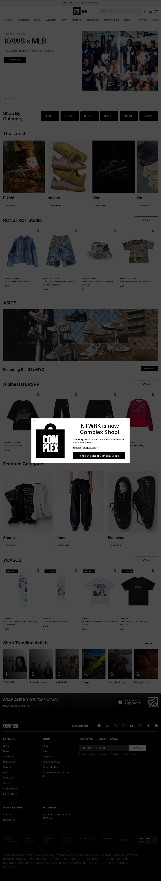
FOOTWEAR (92, 20)
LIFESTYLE (142, 20)
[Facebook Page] (99, 725)
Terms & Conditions (10, 840)
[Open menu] (6, 11)
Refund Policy (50, 767)
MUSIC (127, 20)
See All (148, 643)
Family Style (10, 793)
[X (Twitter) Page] (107, 725)
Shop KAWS (14, 60)
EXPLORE (7, 20)
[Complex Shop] (80, 11)
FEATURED (23, 20)
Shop (45, 745)
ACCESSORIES (111, 20)
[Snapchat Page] (140, 725)
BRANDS (76, 20)
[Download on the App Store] (129, 702)
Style (6, 745)
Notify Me (138, 748)
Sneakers (8, 756)
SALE (156, 20)
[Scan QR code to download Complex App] (153, 702)
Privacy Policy (129, 754)
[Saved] (145, 11)
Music (6, 751)
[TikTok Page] (148, 725)
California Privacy (48, 840)
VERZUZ (8, 777)
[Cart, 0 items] (156, 11)
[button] (80, 59)
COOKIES (125, 839)
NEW (64, 20)
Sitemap (108, 838)
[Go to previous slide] (5, 98)
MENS (37, 20)
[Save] (37, 231)
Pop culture (9, 761)
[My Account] (151, 11)
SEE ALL (146, 220)
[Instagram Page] (123, 725)
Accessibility (87, 838)
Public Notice (67, 840)
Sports (7, 767)
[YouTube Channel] (131, 725)
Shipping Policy (51, 761)
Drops (46, 751)
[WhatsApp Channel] (115, 725)
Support (47, 756)
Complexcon (10, 788)
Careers (7, 814)
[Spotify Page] (156, 725)
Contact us (9, 819)
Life (5, 772)
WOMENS (51, 20)
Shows (7, 783)
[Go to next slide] (19, 98)
